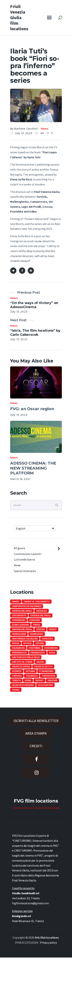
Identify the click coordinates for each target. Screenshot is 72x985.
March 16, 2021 (20, 479)
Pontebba (34, 648)
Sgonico (16, 671)
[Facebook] (22, 270)
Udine (28, 680)
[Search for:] (36, 505)
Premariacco (19, 652)
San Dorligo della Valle (26, 657)
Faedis (36, 625)
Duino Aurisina (20, 625)
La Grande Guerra (24, 559)
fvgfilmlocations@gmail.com (30, 903)
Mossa (15, 643)
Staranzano (46, 671)
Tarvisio (17, 676)
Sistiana (30, 671)
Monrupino (36, 634)
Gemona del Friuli (22, 629)
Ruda (52, 652)
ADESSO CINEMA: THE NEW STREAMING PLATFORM (33, 468)
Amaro (15, 601)
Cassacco (41, 611)
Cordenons (18, 620)
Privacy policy (48, 942)
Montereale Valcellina (25, 639)
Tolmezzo (31, 676)
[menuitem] (35, 528)
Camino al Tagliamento (37, 601)
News (45, 128)
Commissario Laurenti (27, 554)
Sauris (40, 662)
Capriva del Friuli (22, 611)
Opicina (40, 643)
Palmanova (18, 648)
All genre (19, 548)
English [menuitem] (20, 528)
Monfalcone (19, 634)
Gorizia (40, 629)
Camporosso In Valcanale (26, 606)
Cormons (34, 620)
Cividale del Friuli (40, 615)
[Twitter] (13, 270)
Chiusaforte (19, 615)
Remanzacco (38, 652)
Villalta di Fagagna (23, 685)
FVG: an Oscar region (32, 408)
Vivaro (16, 690)
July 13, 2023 (18, 414)
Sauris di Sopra (21, 666)
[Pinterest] (31, 270)
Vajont (39, 680)
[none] (35, 528)
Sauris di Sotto (43, 666)
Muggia (27, 643)
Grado (52, 629)
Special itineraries (25, 571)
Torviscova (48, 676)
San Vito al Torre (22, 662)
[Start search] (60, 17)
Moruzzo (47, 639)
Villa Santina (45, 685)
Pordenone (51, 648)
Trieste (16, 680)
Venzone (52, 680)
